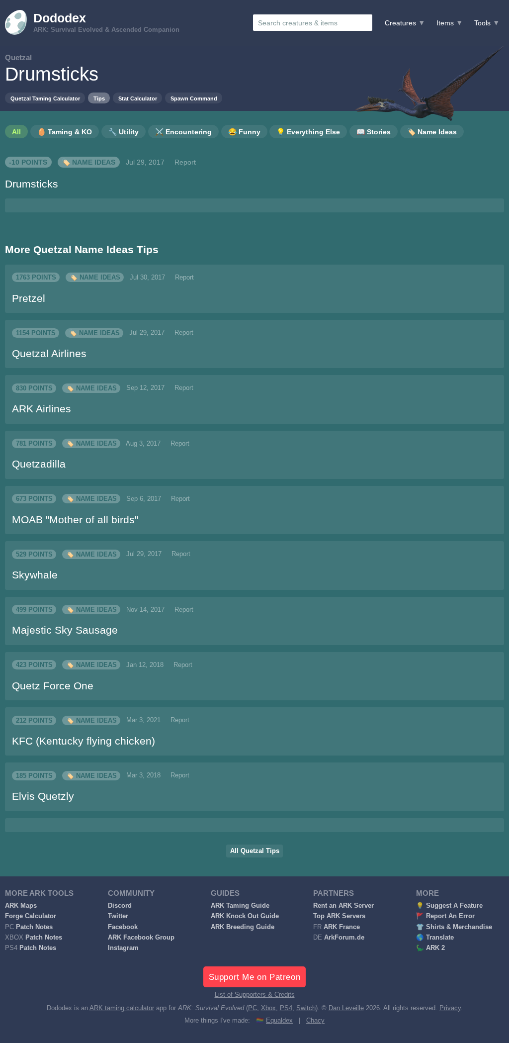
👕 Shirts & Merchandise (454, 927)
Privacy (450, 1008)
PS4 (286, 1008)
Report (185, 162)
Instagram (123, 948)
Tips (99, 98)
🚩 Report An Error (445, 916)
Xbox (268, 1008)
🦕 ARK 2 (430, 948)
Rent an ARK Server (343, 905)
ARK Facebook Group (141, 937)
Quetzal (18, 57)
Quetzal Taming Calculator (45, 98)
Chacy (315, 1020)
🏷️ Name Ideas (88, 162)
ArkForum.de (344, 937)
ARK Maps (21, 905)
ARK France (342, 927)
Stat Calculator (137, 98)
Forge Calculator (30, 916)
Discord (120, 905)
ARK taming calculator (121, 1008)
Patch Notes (34, 927)
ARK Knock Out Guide (245, 916)
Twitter (118, 916)
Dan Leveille (346, 1008)
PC (252, 1008)
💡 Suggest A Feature (449, 905)
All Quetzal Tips (254, 851)
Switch (306, 1008)
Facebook (123, 927)
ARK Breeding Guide (242, 927)
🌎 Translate (435, 937)
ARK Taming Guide (240, 905)
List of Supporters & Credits (255, 994)
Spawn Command (193, 98)
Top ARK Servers (339, 916)
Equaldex (279, 1020)
